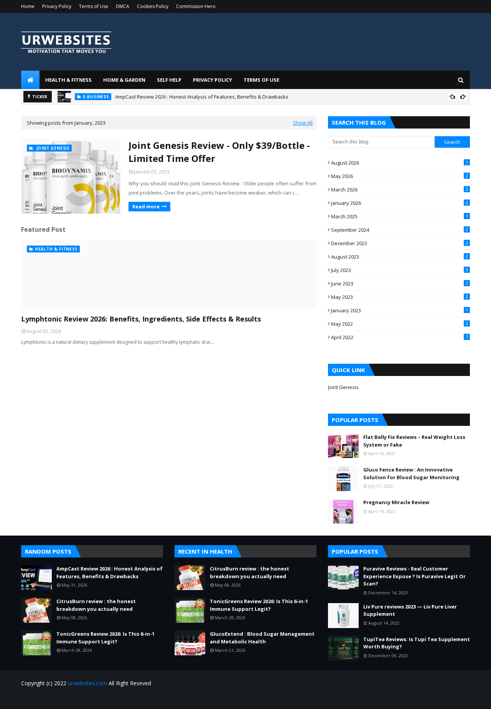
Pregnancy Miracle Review (396, 502)
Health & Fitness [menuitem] (68, 79)
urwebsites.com (87, 683)
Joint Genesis (343, 387)
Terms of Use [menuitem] (261, 79)
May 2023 (399, 296)
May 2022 (399, 323)
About (431, 698)
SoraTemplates (62, 698)
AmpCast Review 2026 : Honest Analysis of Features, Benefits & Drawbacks (201, 96)
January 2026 (399, 203)
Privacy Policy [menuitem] (212, 79)
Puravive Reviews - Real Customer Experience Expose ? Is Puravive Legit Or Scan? (414, 576)
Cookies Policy (152, 6)
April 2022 (399, 337)
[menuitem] (30, 80)
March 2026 (399, 189)
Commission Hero (196, 6)
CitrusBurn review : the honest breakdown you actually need (96, 605)
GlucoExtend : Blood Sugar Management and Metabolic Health (262, 637)
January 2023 (399, 310)
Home (28, 6)
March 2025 (399, 216)
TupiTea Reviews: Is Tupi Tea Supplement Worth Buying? (416, 643)
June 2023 (399, 283)
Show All (303, 122)
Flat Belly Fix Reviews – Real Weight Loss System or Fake (414, 441)
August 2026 (399, 162)
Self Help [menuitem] (169, 79)
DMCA (122, 6)
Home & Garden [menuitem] (124, 79)
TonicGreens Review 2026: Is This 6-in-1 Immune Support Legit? (105, 637)
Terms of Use (93, 6)
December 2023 (399, 243)
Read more (146, 206)
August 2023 (399, 256)
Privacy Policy (56, 6)
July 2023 (399, 270)
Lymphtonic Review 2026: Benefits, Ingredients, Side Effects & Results (141, 318)
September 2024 (399, 229)
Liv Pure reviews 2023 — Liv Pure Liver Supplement (410, 610)
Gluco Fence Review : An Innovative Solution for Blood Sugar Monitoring (411, 473)
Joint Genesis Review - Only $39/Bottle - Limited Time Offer (219, 152)
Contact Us (458, 698)
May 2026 (399, 176)
